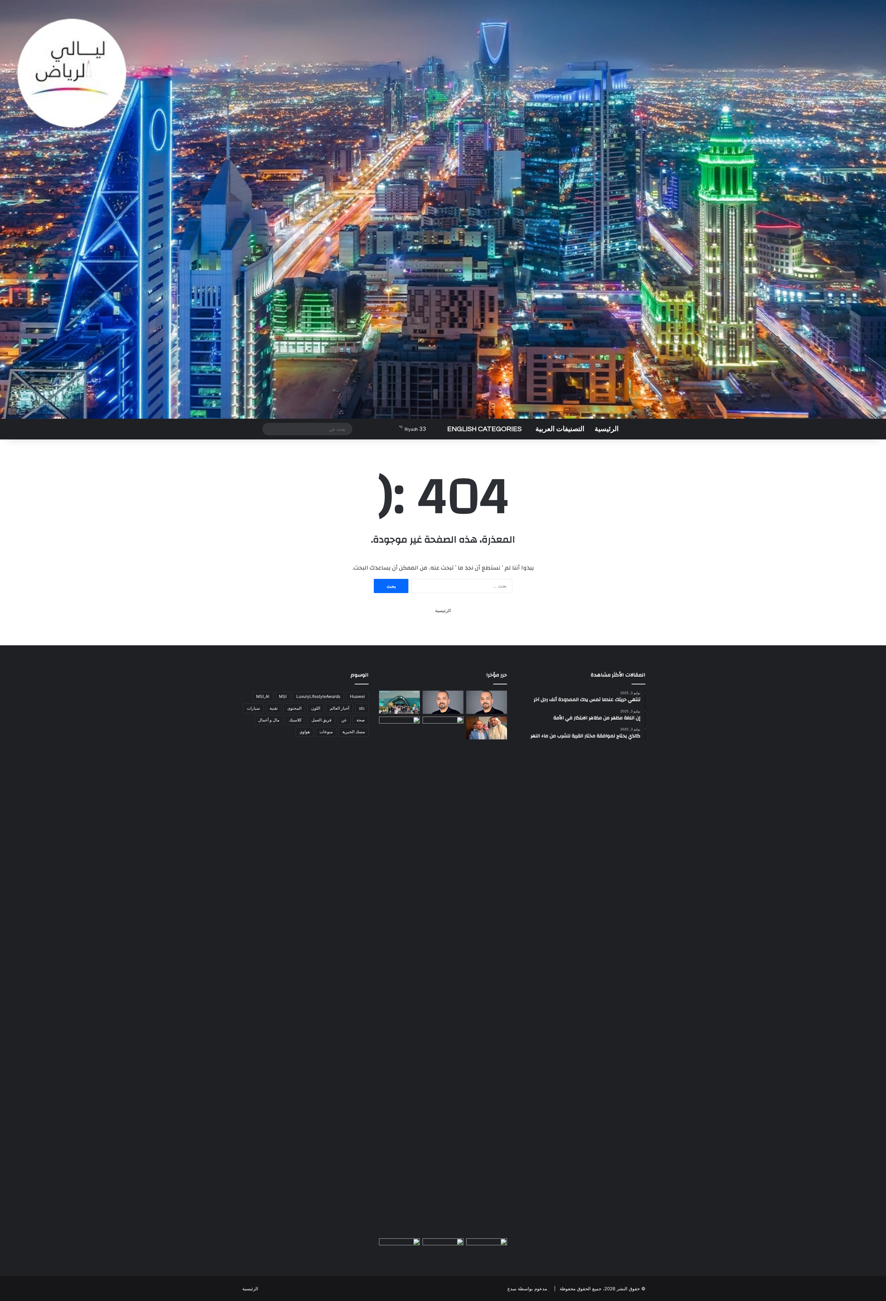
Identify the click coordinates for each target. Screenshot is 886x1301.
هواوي (304, 731)
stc (362, 708)
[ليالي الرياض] (443, 209)
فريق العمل (321, 719)
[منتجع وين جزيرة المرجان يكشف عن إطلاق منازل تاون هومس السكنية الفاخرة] (399, 1250)
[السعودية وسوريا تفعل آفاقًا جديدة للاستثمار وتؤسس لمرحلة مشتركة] (486, 728)
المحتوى (294, 708)
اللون (315, 708)
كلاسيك (295, 719)
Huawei (357, 696)
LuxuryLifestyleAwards (318, 696)
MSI (283, 696)
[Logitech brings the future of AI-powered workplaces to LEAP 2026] (486, 702)
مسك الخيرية (353, 731)
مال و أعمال (268, 719)
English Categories (484, 429)
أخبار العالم (339, 708)
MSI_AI (262, 696)
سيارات (253, 708)
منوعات (326, 731)
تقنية (274, 708)
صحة (360, 719)
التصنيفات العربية (560, 429)
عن (344, 719)
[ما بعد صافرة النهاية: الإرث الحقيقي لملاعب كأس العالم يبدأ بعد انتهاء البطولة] (399, 976)
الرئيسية (607, 429)
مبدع (511, 1288)
